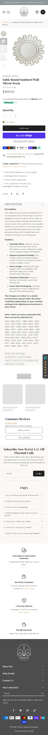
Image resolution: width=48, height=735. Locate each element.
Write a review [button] (24, 430)
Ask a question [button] (24, 437)
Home (6, 22)
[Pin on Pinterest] (23, 194)
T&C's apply (29, 588)
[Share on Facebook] (11, 194)
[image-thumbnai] (3, 33)
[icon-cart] (37, 12)
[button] (24, 128)
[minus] (5, 115)
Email (6, 693)
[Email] (27, 710)
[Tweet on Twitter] (17, 194)
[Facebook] (14, 710)
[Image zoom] (28, 49)
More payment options (24, 141)
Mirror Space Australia (28, 727)
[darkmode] (43, 12)
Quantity (8, 110)
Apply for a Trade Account (14, 166)
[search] (8, 12)
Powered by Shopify (24, 731)
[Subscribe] (42, 693)
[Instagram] (20, 710)
